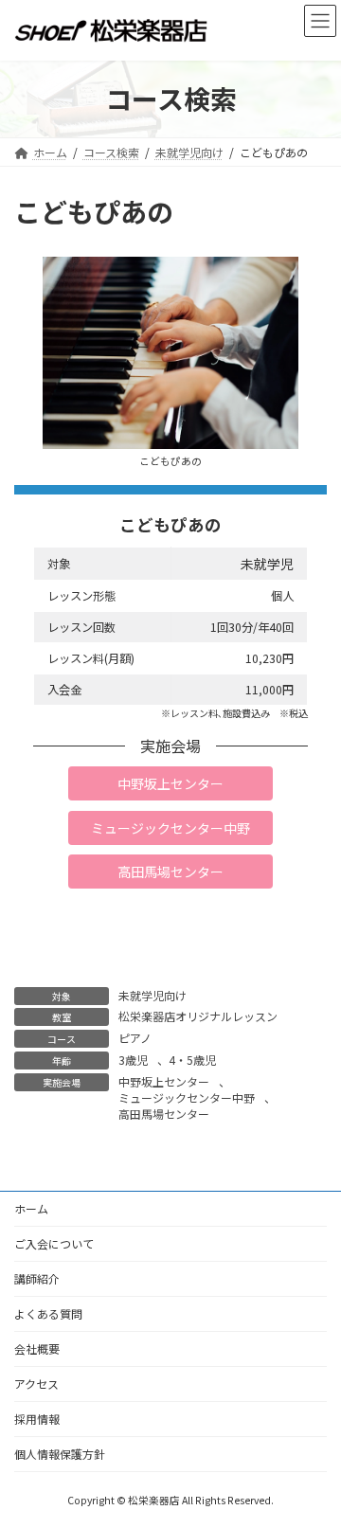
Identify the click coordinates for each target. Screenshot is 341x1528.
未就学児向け (152, 995)
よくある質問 (48, 1313)
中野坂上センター (163, 1081)
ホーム (31, 1208)
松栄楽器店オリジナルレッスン (198, 1016)
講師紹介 (37, 1278)
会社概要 (37, 1348)
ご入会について (54, 1243)
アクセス (36, 1383)
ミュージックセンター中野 (186, 1097)
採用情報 (37, 1419)
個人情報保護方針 (59, 1454)
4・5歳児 (192, 1060)
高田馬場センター (163, 1114)
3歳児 (133, 1060)
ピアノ (135, 1038)
